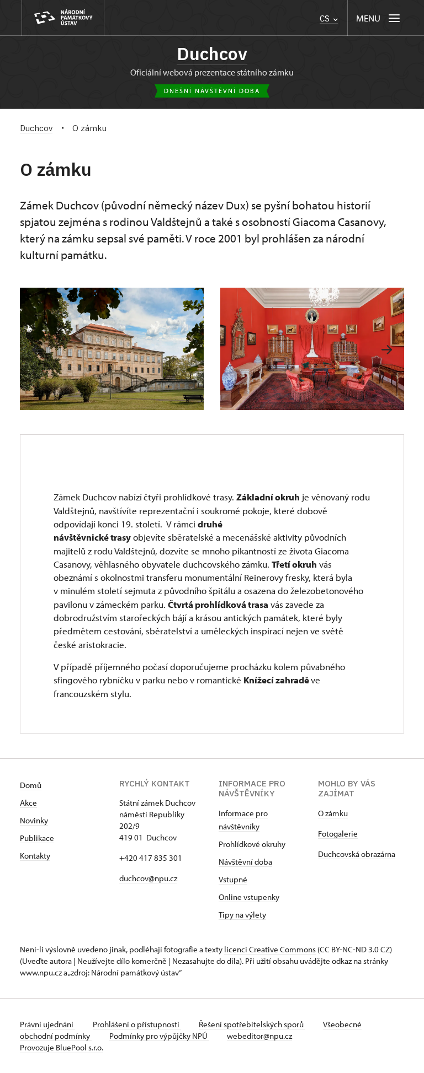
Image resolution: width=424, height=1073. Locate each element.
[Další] (387, 350)
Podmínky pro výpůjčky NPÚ (159, 1036)
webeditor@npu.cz (259, 1036)
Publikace (37, 838)
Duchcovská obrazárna (356, 854)
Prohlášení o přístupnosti (137, 1024)
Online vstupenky (249, 897)
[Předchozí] (37, 350)
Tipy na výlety (242, 914)
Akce (28, 802)
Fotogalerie (338, 833)
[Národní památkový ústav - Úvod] (63, 18)
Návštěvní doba (245, 861)
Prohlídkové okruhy (252, 844)
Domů (30, 785)
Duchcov (212, 53)
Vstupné (233, 879)
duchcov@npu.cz (148, 878)
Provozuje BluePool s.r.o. (61, 1047)
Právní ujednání (47, 1024)
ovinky (36, 820)
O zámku (333, 813)
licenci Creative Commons (270, 949)
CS (326, 18)
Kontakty (35, 855)
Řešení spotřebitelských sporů (252, 1024)
